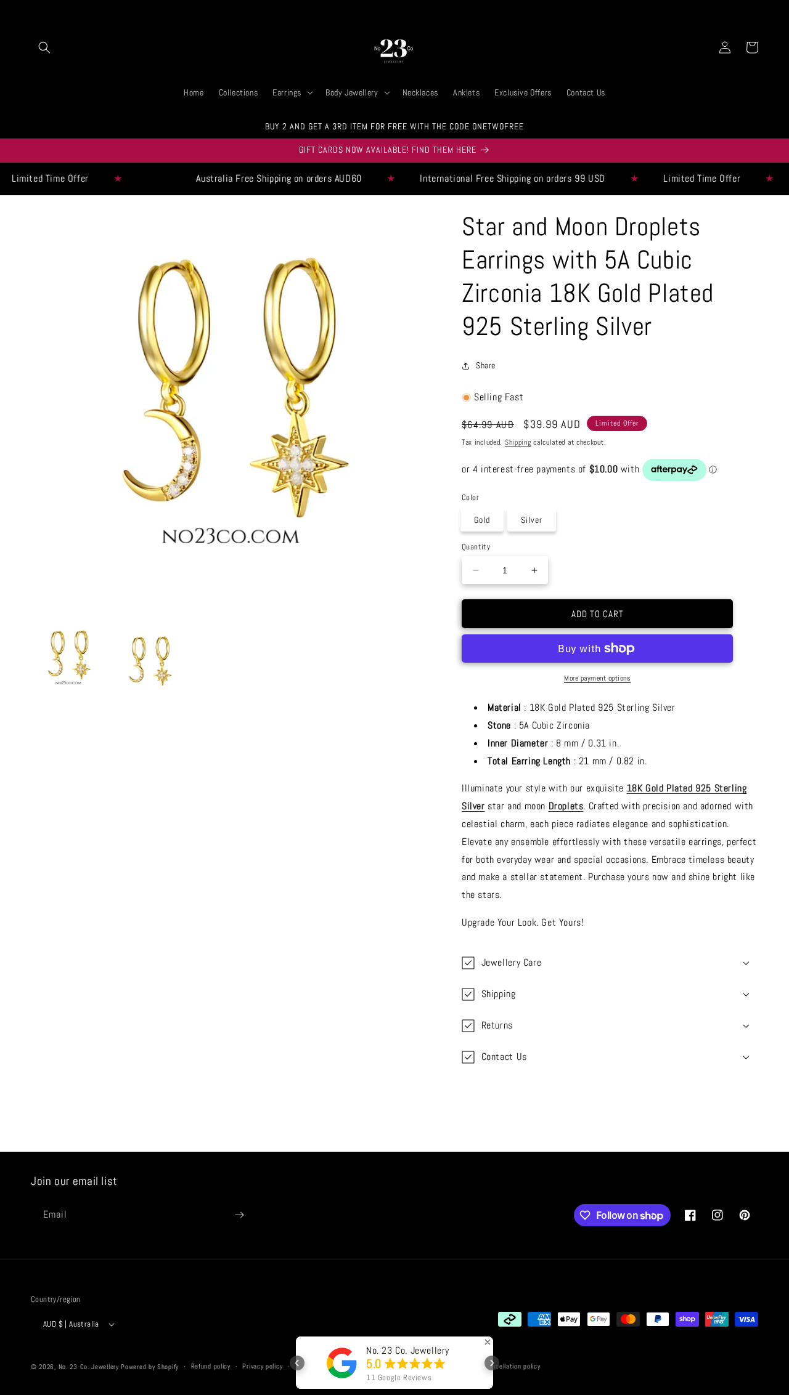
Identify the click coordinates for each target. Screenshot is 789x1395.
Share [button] (486, 365)
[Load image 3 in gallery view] (149, 659)
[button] (44, 47)
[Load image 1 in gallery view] (68, 659)
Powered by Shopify (150, 1366)
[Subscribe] (239, 1215)
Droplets (566, 805)
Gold (482, 519)
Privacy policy (262, 1366)
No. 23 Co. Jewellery (89, 1366)
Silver (531, 519)
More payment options (597, 678)
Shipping (518, 442)
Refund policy (211, 1366)
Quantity (476, 546)
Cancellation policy (512, 1366)
